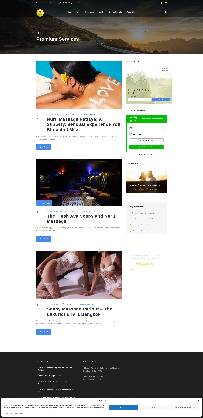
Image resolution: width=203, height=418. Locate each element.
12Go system (148, 154)
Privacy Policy (18, 413)
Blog (79, 12)
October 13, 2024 (56, 211)
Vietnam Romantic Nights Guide (145, 185)
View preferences (185, 407)
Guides (102, 12)
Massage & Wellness (87, 114)
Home (70, 12)
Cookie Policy (8, 413)
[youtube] (162, 3)
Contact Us (131, 12)
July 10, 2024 (54, 304)
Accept (124, 407)
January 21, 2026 (138, 189)
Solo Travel (89, 12)
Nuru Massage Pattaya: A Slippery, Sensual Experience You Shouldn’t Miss (84, 124)
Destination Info (115, 12)
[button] (198, 401)
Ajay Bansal (70, 114)
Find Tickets (148, 147)
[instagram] (166, 3)
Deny (154, 407)
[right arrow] (165, 163)
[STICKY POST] (79, 182)
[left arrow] (163, 163)
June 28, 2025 (55, 114)
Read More (43, 147)
